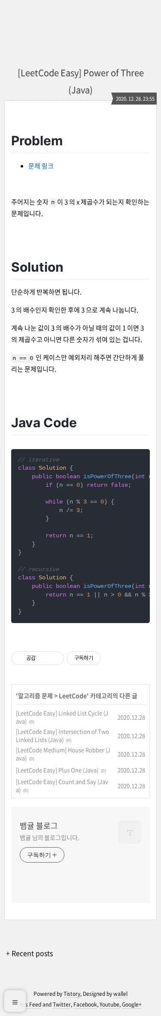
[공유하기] (43, 658)
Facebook (85, 1004)
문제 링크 (41, 166)
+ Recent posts (29, 953)
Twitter (62, 1004)
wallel (120, 994)
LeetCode (73, 695)
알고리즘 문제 (35, 695)
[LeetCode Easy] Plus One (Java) (57, 770)
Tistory (72, 994)
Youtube (109, 1004)
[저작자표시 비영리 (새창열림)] (108, 658)
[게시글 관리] (54, 658)
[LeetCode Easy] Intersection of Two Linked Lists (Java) (62, 735)
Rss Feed (30, 1004)
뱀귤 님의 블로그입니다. (49, 837)
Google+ (132, 1004)
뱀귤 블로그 (39, 826)
